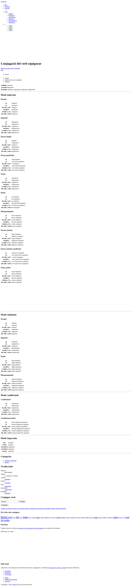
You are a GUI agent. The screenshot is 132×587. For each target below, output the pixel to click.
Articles (7, 8)
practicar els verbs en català (57, 568)
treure (30, 517)
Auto (10, 30)
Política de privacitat (11, 579)
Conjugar (22, 501)
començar (110, 517)
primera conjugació (10, 460)
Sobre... (7, 578)
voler (38, 517)
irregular (58, 508)
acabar (42, 517)
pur (37, 508)
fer (2, 520)
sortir (21, 517)
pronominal (47, 508)
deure (54, 517)
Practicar (7, 6)
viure (124, 517)
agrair (33, 517)
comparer (7, 483)
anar (127, 517)
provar (91, 517)
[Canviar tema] (5, 24)
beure (13, 517)
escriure (68, 517)
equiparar (7, 479)
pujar (58, 517)
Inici (6, 5)
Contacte (7, 581)
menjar (47, 517)
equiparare (8, 486)
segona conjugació (18, 508)
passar (100, 517)
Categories (5, 505)
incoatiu (40, 508)
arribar (63, 517)
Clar (10, 26)
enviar (120, 517)
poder (7, 520)
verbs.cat (3, 1)
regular (7, 462)
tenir (10, 517)
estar (25, 517)
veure (95, 517)
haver (4, 517)
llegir (79, 517)
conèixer (73, 517)
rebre (51, 517)
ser (17, 517)
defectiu (63, 508)
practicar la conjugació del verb (31, 528)
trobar (104, 517)
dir (76, 517)
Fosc (10, 28)
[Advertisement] (59, 46)
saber (115, 517)
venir (87, 517)
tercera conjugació (30, 508)
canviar (83, 517)
